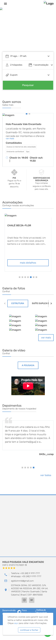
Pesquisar (28, 85)
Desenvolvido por (17, 612)
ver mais (46, 337)
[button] (48, 32)
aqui (16, 623)
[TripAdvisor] (31, 600)
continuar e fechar (29, 630)
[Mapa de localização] (28, 526)
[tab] (17, 303)
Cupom (14, 75)
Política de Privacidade (41, 611)
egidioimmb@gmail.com (22, 581)
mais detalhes (28, 262)
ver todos (45, 475)
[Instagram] (24, 600)
